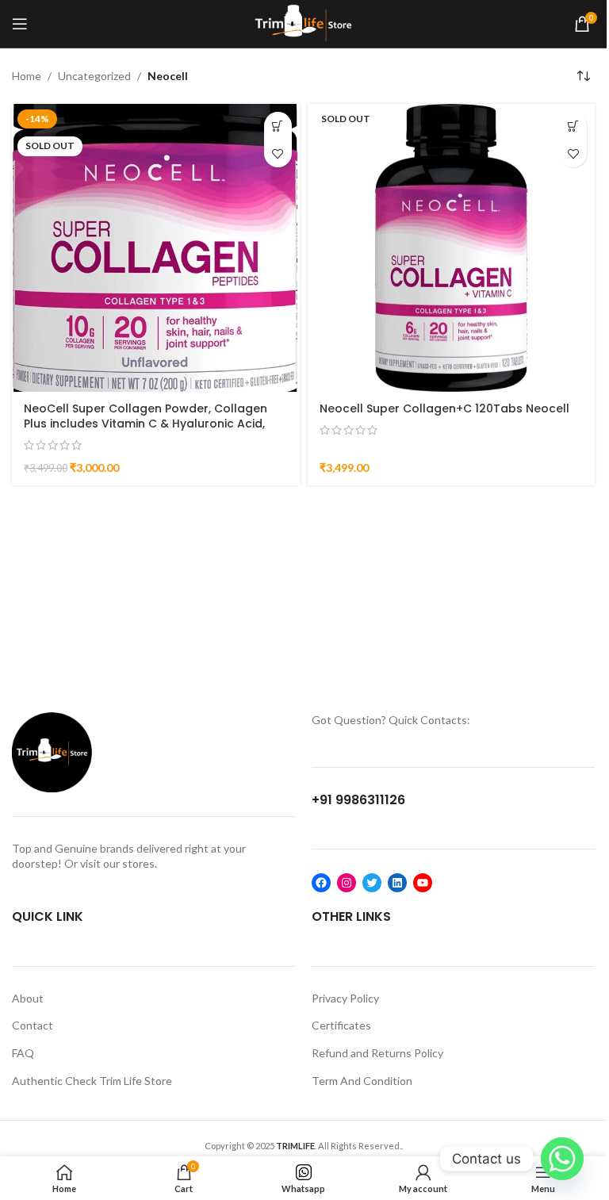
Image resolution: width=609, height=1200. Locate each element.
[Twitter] (371, 882)
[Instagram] (346, 882)
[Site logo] (303, 22)
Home (26, 75)
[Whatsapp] (562, 1158)
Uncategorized (94, 75)
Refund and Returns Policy (377, 1053)
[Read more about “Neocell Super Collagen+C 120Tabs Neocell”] (573, 126)
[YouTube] (422, 882)
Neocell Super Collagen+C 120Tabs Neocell (444, 408)
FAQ (23, 1053)
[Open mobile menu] (20, 24)
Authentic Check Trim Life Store (92, 1080)
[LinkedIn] (397, 882)
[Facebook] (321, 882)
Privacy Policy (345, 998)
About (28, 998)
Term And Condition (362, 1080)
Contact (32, 1025)
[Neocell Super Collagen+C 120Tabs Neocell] (452, 248)
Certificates (341, 1025)
